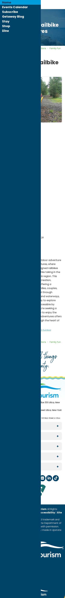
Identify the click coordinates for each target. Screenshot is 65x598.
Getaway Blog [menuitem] (13, 16)
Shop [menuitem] (6, 26)
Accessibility (46, 512)
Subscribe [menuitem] (10, 12)
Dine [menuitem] (5, 31)
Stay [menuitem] (6, 21)
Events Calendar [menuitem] (15, 7)
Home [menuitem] (6, 2)
